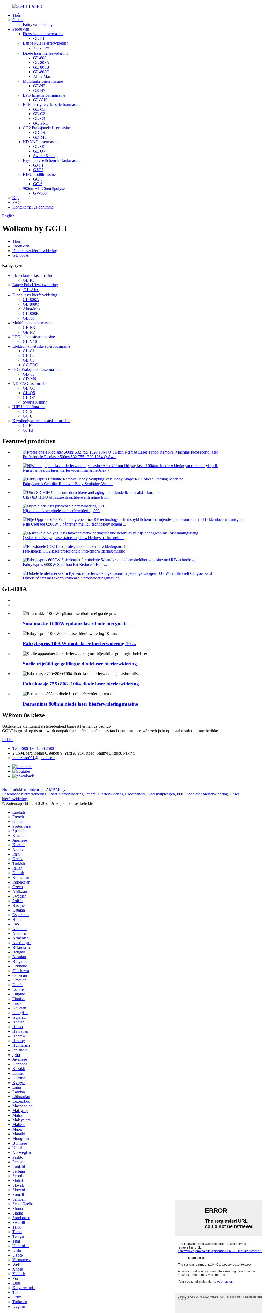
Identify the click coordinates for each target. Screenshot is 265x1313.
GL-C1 (39, 109)
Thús (16, 15)
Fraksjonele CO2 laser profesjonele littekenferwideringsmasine (74, 551)
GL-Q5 (39, 146)
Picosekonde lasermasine (43, 34)
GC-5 (37, 179)
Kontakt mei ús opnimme (33, 207)
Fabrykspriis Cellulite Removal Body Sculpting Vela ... (68, 484)
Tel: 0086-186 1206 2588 (33, 748)
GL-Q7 (39, 151)
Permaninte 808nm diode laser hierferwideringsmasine (80, 704)
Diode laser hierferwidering (45, 53)
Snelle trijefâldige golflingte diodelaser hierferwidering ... (82, 663)
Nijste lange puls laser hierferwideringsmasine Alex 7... (68, 470)
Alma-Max (42, 76)
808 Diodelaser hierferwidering (202, 794)
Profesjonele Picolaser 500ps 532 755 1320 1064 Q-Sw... (69, 457)
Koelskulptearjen (161, 794)
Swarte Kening (45, 156)
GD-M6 (39, 137)
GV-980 (40, 193)
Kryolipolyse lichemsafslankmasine (51, 160)
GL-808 (39, 58)
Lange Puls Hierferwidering (45, 43)
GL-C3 (39, 118)
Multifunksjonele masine (43, 81)
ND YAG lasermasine (40, 142)
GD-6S (39, 132)
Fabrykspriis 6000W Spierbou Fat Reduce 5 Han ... (65, 564)
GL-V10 (40, 100)
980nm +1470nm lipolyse (44, 188)
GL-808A (41, 62)
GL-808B (41, 67)
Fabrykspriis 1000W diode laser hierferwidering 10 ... (79, 643)
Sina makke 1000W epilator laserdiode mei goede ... (77, 623)
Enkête (7, 739)
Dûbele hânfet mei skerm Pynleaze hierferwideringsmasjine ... (73, 578)
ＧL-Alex (41, 48)
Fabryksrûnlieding (38, 24)
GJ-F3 (38, 170)
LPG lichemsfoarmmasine (44, 95)
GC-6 (37, 184)
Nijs (15, 198)
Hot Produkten (14, 789)
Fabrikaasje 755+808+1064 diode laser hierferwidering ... (83, 683)
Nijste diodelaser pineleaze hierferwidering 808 (61, 510)
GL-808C (41, 72)
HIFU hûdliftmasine (39, 174)
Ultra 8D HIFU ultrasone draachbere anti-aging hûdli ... (68, 497)
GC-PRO (41, 123)
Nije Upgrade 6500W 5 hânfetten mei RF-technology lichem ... (74, 524)
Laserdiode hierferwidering (24, 794)
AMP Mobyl (56, 789)
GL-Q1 (29, 388)
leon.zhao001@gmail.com (33, 758)
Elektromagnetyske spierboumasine (51, 104)
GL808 (29, 318)
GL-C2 (39, 114)
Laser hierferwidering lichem (71, 794)
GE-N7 (39, 90)
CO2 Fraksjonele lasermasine (47, 128)
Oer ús (17, 20)
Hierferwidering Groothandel (121, 794)
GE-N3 (39, 86)
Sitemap (36, 789)
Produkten (20, 29)
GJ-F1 (38, 165)
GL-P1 (39, 38)
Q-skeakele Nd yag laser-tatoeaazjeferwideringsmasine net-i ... (73, 537)
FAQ (16, 202)
